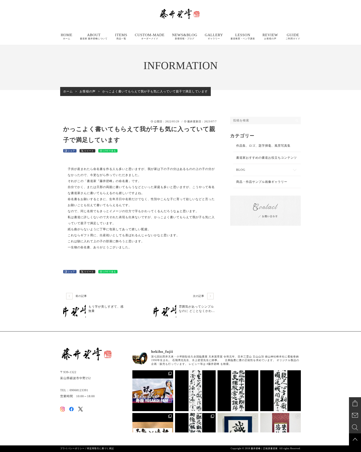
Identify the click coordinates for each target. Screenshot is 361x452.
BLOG (240, 169)
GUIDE (293, 36)
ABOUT (94, 36)
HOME (66, 36)
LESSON (243, 36)
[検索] (297, 120)
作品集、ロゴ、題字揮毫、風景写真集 (263, 145)
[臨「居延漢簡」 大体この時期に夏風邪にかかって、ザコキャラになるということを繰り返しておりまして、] (238, 390)
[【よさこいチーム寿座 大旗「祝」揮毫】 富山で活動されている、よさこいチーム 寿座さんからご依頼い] (152, 390)
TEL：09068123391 (74, 390)
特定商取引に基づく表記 (100, 448)
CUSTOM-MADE (150, 36)
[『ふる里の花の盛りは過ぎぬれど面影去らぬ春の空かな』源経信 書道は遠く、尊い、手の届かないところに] (195, 390)
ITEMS (121, 36)
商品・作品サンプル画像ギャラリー (261, 181)
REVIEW (270, 36)
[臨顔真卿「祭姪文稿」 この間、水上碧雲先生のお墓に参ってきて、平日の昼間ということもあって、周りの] (280, 390)
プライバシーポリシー (72, 448)
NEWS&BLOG (184, 36)
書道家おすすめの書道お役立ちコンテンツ (266, 157)
